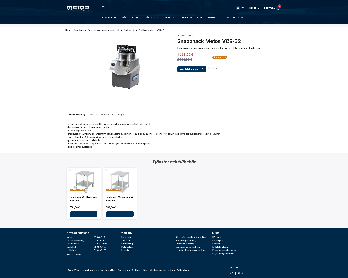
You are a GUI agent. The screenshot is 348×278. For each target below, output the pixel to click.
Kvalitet (216, 243)
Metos (216, 232)
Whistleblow (183, 270)
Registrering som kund (223, 253)
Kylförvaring (127, 243)
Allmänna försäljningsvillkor (162, 270)
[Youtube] (239, 273)
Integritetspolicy (91, 270)
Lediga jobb (217, 240)
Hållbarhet (217, 237)
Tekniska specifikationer (101, 114)
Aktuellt (170, 17)
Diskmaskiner (127, 247)
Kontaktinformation (78, 232)
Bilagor (121, 114)
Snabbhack (129, 30)
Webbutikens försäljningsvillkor (132, 270)
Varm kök (125, 240)
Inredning (125, 250)
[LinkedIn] (243, 273)
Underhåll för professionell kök (190, 250)
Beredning (79, 30)
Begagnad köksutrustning (188, 247)
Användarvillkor (108, 270)
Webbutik (126, 232)
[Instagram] (231, 273)
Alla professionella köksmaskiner (191, 237)
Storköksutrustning (185, 243)
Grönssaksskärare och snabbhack (103, 30)
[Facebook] (235, 273)
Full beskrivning (77, 114)
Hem (67, 30)
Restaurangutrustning (186, 240)
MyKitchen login (220, 247)
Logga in (254, 8)
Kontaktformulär (75, 254)
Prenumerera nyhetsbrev (224, 250)
